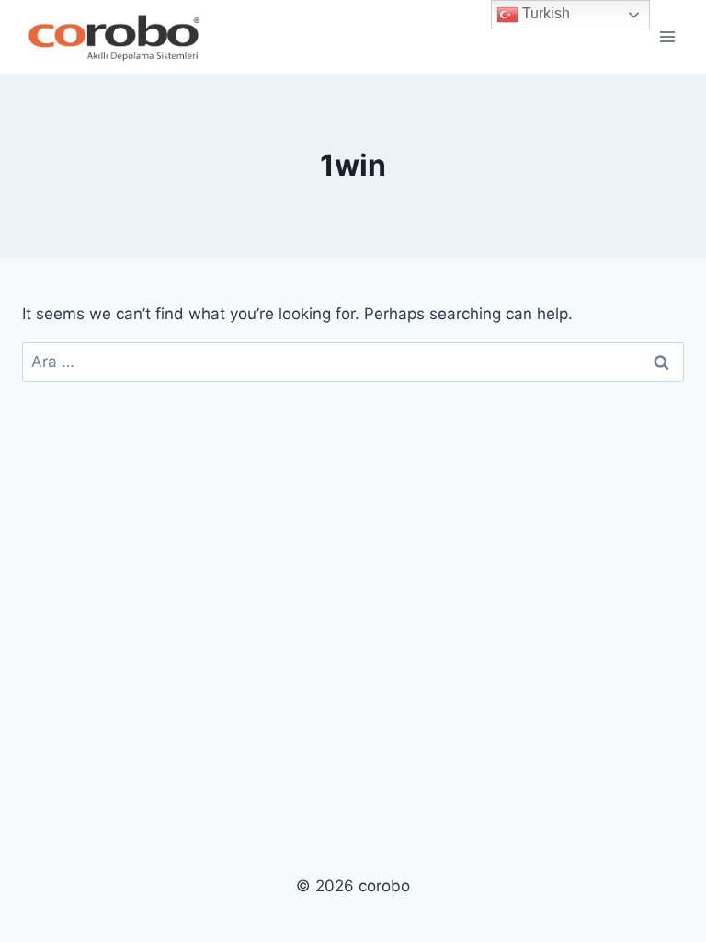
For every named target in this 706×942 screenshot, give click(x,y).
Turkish (544, 13)
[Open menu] (667, 36)
